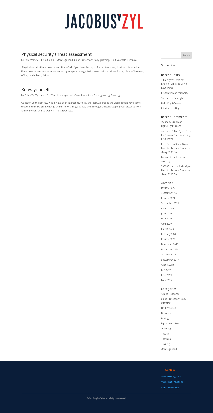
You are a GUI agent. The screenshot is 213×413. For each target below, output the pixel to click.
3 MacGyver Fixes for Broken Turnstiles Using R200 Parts (174, 83)
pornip (164, 131)
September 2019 (170, 259)
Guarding (166, 328)
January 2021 (168, 198)
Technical (132, 59)
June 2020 (166, 213)
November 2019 (170, 249)
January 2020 (168, 239)
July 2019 (166, 269)
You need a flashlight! (172, 98)
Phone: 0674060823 (170, 387)
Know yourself (35, 89)
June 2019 (166, 275)
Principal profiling (170, 108)
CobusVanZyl (31, 59)
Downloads (167, 313)
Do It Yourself (118, 59)
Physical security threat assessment (56, 54)
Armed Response (170, 293)
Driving (165, 318)
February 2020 (169, 234)
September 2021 (170, 192)
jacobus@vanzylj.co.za (171, 376)
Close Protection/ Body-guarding (91, 59)
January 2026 (168, 187)
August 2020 (168, 208)
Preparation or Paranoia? (174, 92)
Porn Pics (166, 144)
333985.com (167, 166)
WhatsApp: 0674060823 (172, 382)
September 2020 (170, 203)
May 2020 (166, 218)
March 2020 (167, 228)
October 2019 (168, 254)
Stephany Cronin (170, 121)
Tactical (165, 333)
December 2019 (169, 244)
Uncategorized (65, 59)
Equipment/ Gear (170, 323)
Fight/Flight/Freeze (171, 103)
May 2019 (166, 280)
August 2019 (168, 264)
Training (115, 95)
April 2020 (166, 223)
